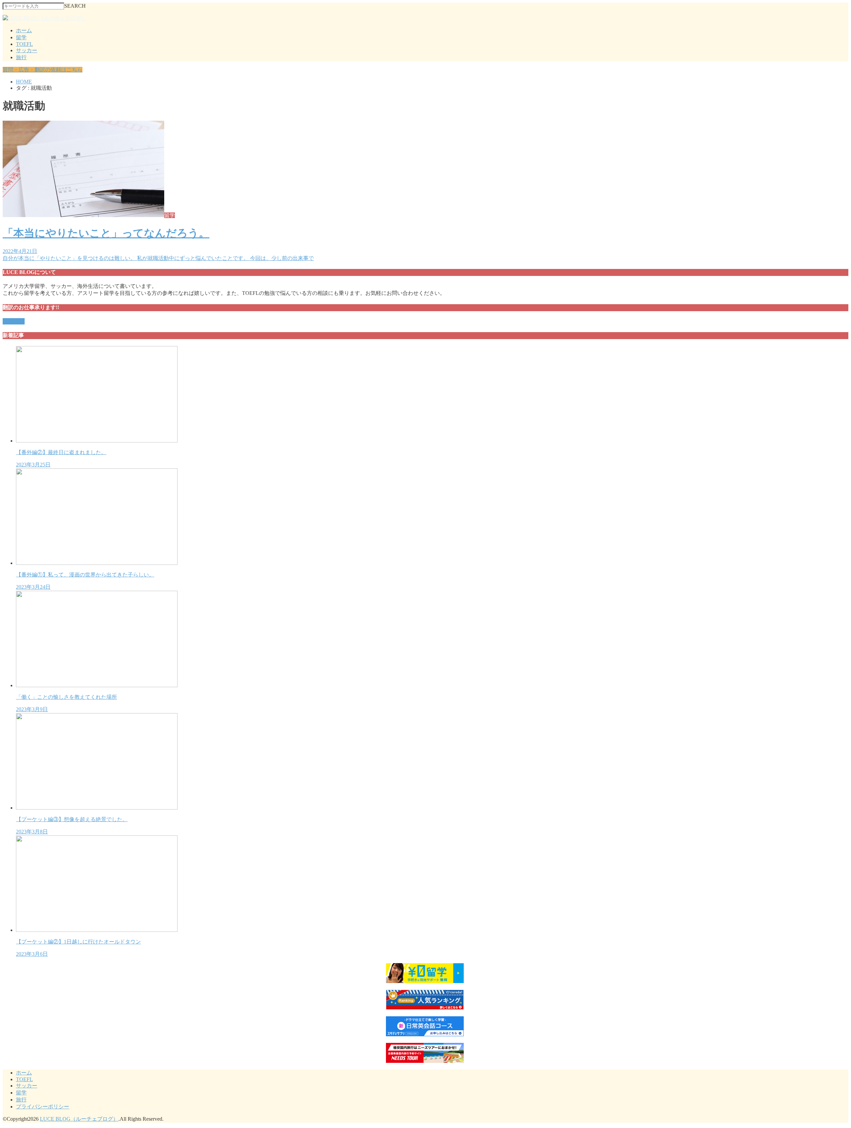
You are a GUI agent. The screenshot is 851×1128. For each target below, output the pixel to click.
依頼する (13, 321)
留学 (21, 37)
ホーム (24, 30)
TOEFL (24, 44)
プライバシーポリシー (42, 1106)
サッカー (26, 50)
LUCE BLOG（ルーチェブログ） (79, 1119)
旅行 (21, 57)
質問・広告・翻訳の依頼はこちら (42, 69)
